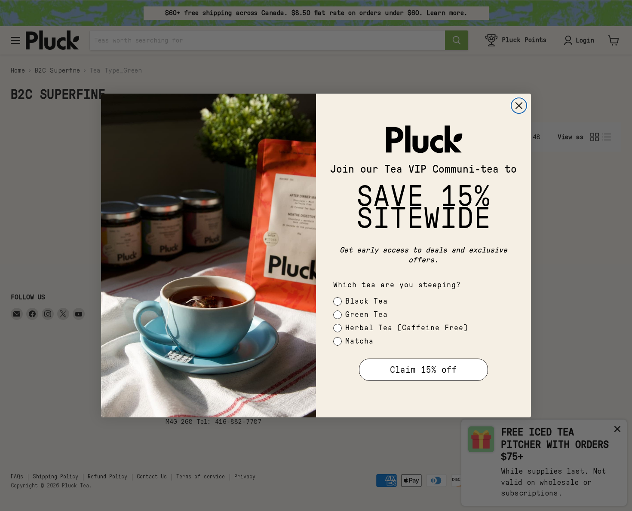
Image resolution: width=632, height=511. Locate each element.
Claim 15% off (423, 369)
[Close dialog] (519, 105)
